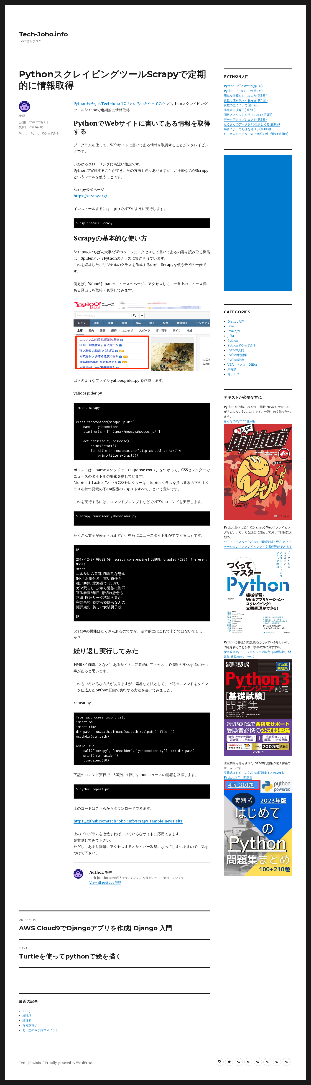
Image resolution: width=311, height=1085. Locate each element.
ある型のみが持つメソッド (40, 1030)
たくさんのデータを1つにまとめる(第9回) (252, 124)
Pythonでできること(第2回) (243, 91)
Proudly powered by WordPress (68, 1063)
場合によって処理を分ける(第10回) (247, 129)
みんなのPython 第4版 (239, 421)
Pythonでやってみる (45, 133)
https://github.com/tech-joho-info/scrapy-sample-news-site (128, 821)
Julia (230, 336)
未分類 (231, 369)
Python (24, 133)
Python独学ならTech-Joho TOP (101, 103)
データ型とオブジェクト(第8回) (245, 119)
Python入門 (235, 350)
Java (230, 326)
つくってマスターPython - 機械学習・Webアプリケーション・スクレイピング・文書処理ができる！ (258, 544)
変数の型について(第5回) (240, 105)
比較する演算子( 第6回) (239, 110)
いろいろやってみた (149, 103)
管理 (22, 116)
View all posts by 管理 (105, 883)
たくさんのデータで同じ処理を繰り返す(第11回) (256, 134)
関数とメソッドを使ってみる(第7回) (248, 115)
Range (27, 1011)
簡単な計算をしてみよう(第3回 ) (245, 96)
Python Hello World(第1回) (243, 86)
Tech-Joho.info (43, 34)
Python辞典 (235, 360)
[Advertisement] (258, 223)
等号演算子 (30, 1025)
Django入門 (235, 322)
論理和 (27, 1020)
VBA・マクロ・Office (242, 365)
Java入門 (233, 331)
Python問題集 (237, 355)
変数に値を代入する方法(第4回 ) (246, 100)
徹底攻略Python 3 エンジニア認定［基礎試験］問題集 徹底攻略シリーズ (257, 654)
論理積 (27, 1016)
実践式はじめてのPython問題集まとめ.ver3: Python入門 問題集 (254, 775)
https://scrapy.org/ (90, 196)
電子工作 (233, 374)
